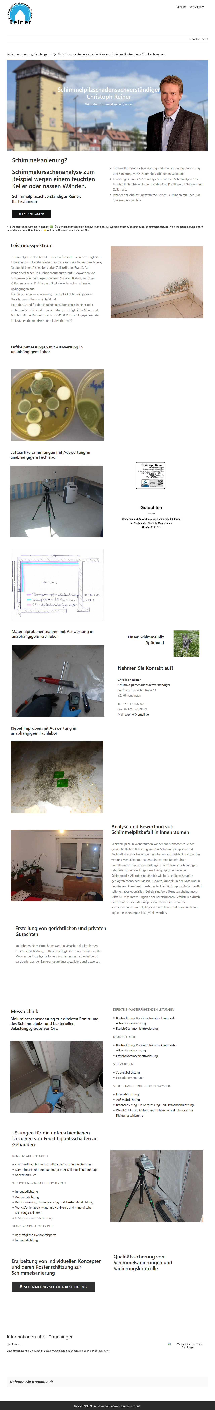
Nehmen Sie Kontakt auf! (31, 1382)
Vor (204, 39)
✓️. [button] (88, 230)
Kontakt (137, 1405)
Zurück (195, 39)
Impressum (115, 1405)
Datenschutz (127, 1405)
